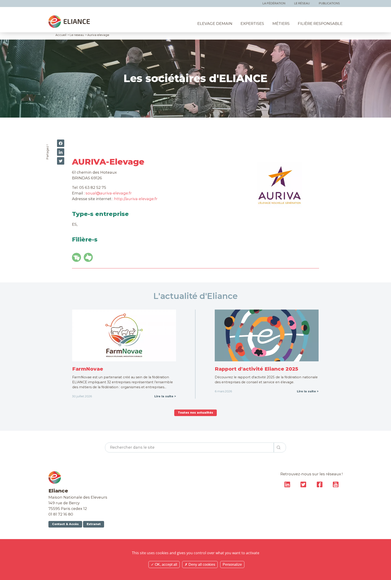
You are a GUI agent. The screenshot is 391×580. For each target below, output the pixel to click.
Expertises (252, 23)
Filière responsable (320, 23)
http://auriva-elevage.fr (135, 198)
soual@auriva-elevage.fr (109, 193)
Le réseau (302, 3)
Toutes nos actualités (195, 412)
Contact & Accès (65, 524)
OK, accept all (165, 564)
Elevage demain (214, 23)
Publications (329, 3)
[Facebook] (60, 143)
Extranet (94, 524)
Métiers (281, 23)
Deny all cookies (201, 564)
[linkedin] (60, 152)
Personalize (232, 564)
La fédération (273, 3)
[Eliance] (69, 21)
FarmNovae (87, 369)
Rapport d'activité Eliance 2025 (256, 369)
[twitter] (60, 161)
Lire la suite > (165, 396)
